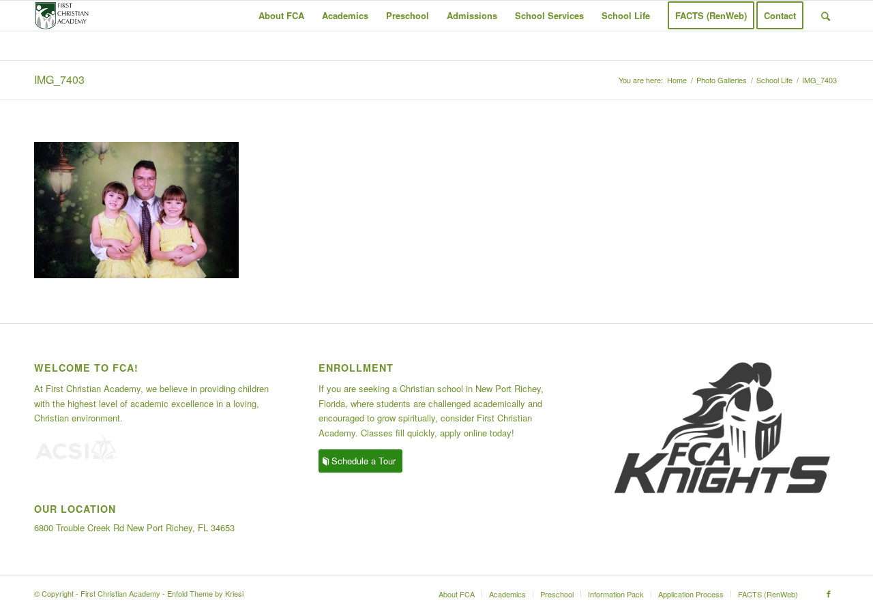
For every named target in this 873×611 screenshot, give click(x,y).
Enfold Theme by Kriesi (205, 593)
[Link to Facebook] (828, 593)
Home (677, 80)
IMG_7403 (59, 79)
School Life (774, 80)
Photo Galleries (721, 80)
